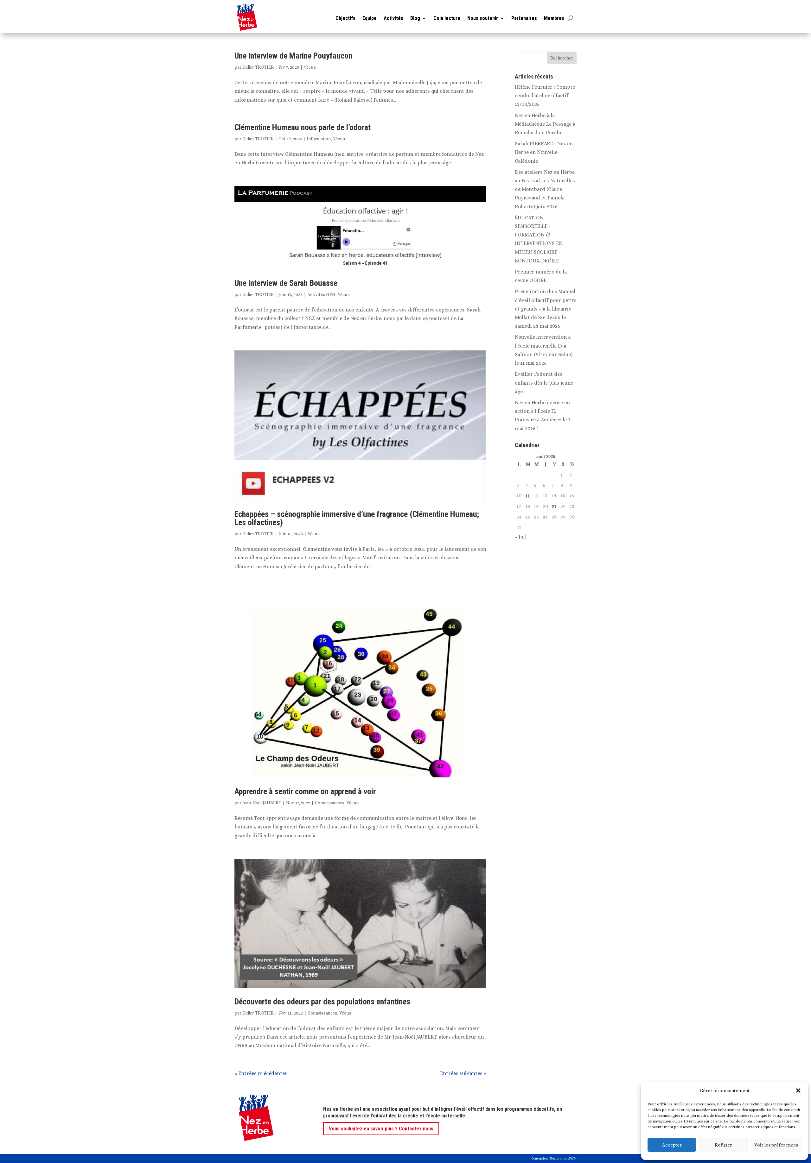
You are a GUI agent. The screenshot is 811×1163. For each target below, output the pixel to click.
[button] (798, 1090)
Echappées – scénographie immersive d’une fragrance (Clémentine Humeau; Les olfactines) (356, 518)
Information (319, 138)
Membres (554, 18)
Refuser (723, 1145)
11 (527, 496)
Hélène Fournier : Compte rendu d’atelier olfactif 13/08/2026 (545, 95)
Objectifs (345, 18)
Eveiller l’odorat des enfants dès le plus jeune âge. (544, 382)
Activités (393, 18)
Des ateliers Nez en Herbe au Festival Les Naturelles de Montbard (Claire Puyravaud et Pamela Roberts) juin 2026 (545, 189)
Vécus (310, 67)
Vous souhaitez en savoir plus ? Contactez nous (381, 1129)
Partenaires (524, 18)
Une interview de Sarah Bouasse (285, 283)
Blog (415, 18)
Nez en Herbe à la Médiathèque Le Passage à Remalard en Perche (545, 123)
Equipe (369, 18)
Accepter (672, 1145)
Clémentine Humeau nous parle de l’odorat (302, 127)
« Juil (521, 537)
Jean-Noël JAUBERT (261, 802)
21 (554, 506)
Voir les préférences (776, 1145)
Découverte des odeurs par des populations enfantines (322, 1001)
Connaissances (329, 802)
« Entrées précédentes (260, 1073)
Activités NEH (321, 294)
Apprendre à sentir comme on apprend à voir (305, 791)
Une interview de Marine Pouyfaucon (293, 55)
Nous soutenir (482, 18)
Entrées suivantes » (463, 1073)
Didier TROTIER (258, 67)
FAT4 (573, 1158)
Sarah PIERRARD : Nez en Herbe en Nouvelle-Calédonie (544, 152)
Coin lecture (446, 18)
